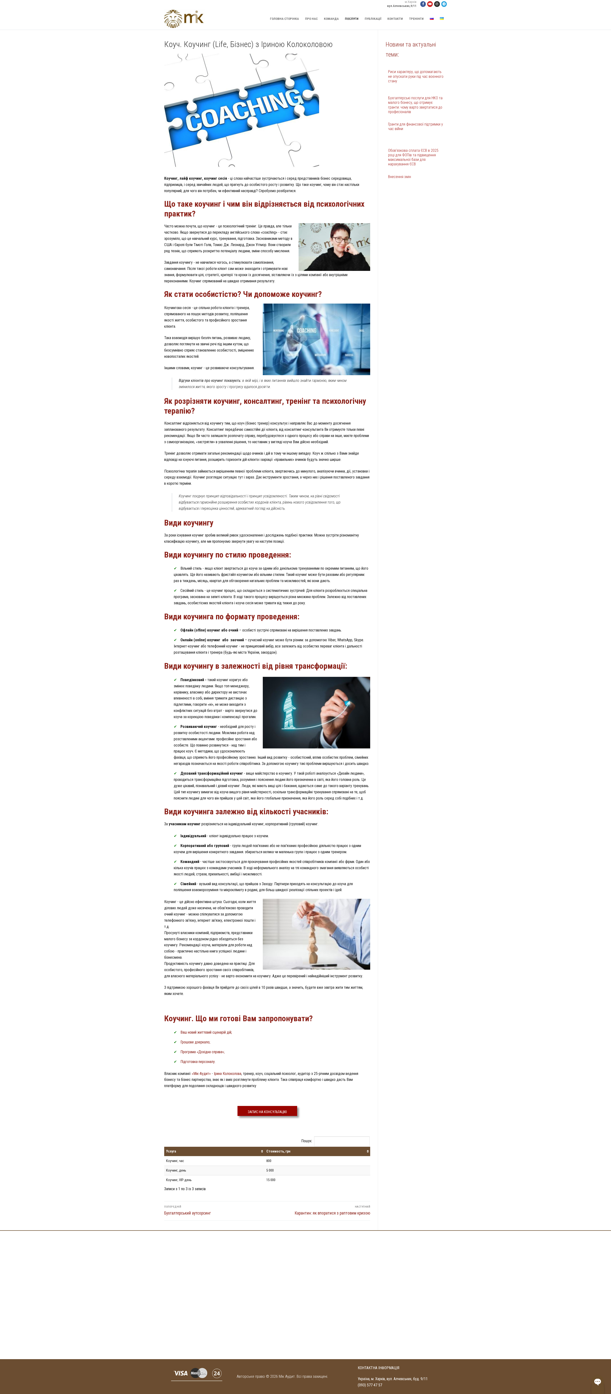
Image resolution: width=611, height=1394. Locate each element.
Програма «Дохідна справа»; (202, 1052)
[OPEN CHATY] (597, 1381)
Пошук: (306, 1141)
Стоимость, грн (278, 1151)
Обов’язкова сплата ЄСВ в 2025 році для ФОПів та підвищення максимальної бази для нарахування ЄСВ (413, 157)
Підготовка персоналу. (198, 1061)
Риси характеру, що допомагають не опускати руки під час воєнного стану (415, 76)
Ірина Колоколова (227, 1073)
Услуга (171, 1151)
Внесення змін (399, 176)
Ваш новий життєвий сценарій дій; (206, 1032)
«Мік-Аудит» (201, 1073)
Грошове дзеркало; (195, 1042)
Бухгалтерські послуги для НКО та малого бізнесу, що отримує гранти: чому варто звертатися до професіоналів (415, 105)
